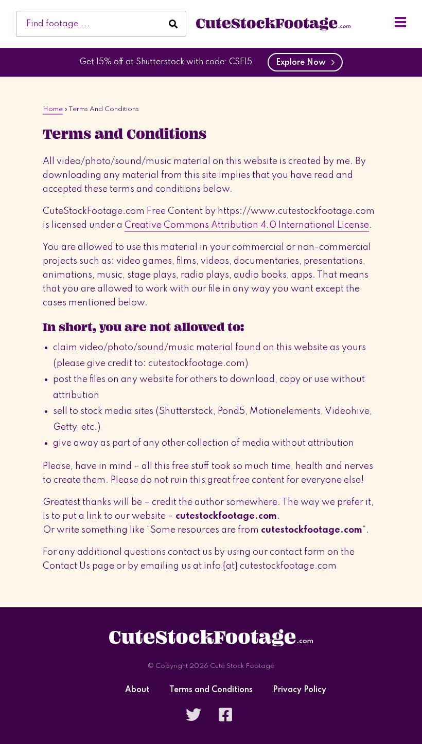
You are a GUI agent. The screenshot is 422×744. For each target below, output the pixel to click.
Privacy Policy (299, 690)
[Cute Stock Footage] (273, 23)
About (137, 690)
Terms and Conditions (211, 690)
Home (53, 109)
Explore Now (303, 63)
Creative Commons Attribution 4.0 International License (247, 225)
